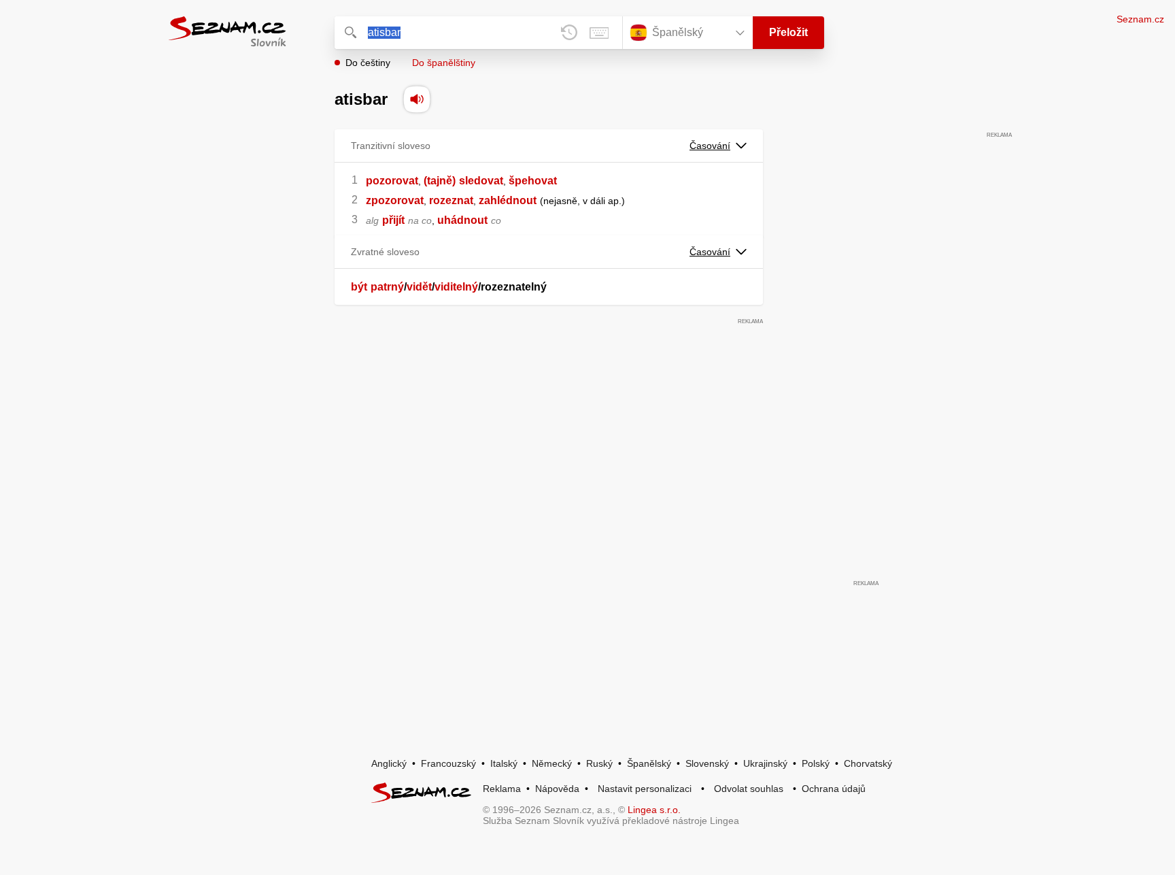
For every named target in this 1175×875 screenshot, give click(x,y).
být (359, 287)
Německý (552, 763)
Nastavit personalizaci (645, 788)
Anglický (389, 763)
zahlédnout (508, 200)
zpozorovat (395, 200)
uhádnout (462, 220)
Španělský (649, 763)
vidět (419, 287)
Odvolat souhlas (748, 788)
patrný (387, 287)
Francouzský (448, 763)
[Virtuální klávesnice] (599, 32)
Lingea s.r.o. (654, 809)
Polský (816, 763)
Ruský (599, 763)
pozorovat (392, 180)
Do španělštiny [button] (443, 62)
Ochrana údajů (834, 788)
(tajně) (440, 180)
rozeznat (451, 200)
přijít (393, 220)
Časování (709, 145)
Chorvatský (868, 763)
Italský (503, 763)
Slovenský (707, 763)
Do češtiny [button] (367, 62)
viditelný (456, 287)
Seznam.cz (1140, 19)
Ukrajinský (765, 763)
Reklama (502, 788)
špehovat (533, 180)
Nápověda (557, 788)
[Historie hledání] (569, 32)
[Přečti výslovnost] (416, 99)
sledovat (481, 180)
